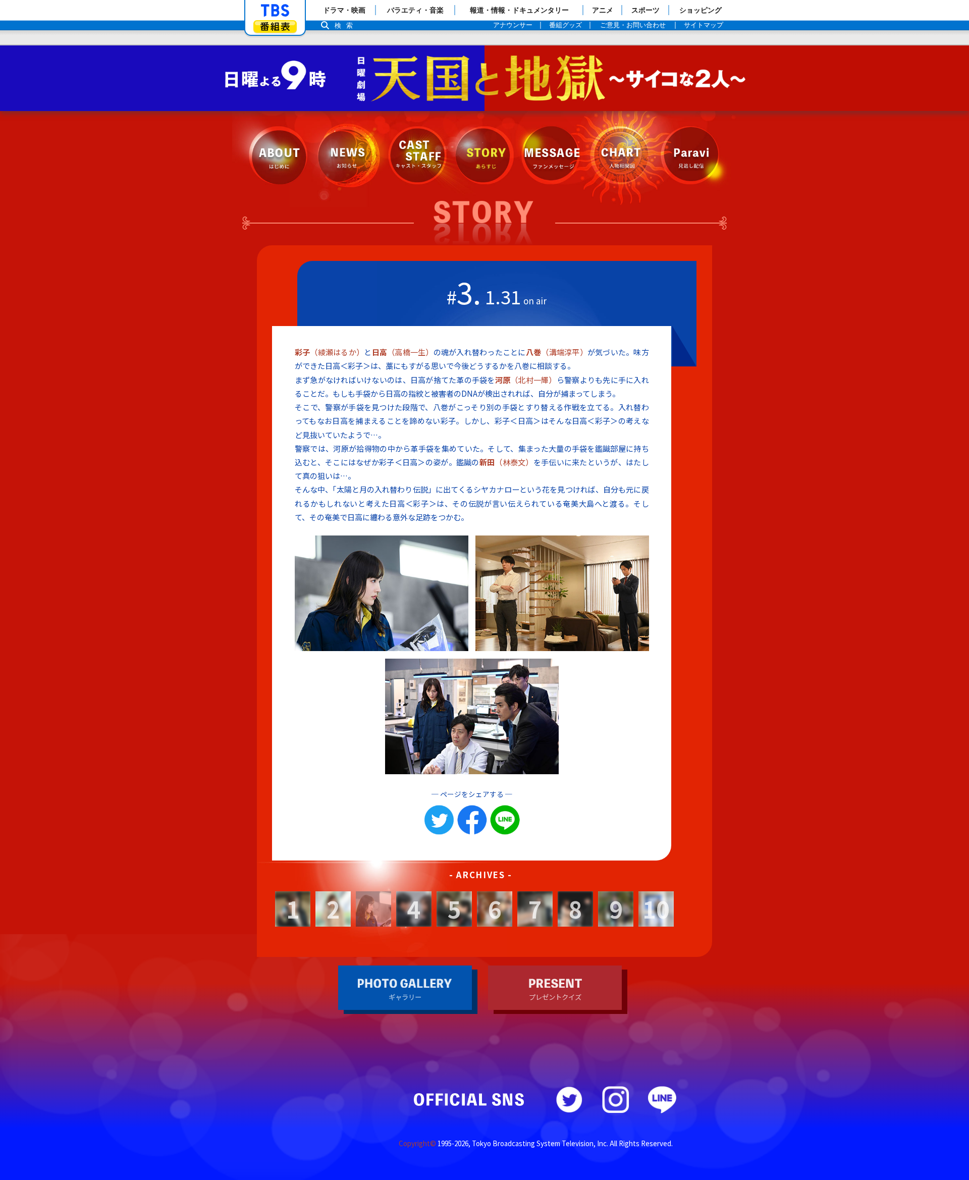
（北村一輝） (526, 379)
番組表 (275, 26)
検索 (346, 25)
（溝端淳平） (556, 351)
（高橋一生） (403, 351)
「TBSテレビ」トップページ (275, 10)
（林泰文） (506, 461)
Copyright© (417, 1143)
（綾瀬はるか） (329, 351)
